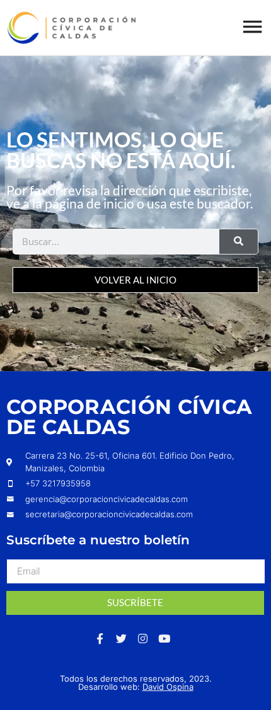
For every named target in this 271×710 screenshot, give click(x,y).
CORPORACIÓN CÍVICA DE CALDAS (129, 416)
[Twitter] (121, 639)
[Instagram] (143, 639)
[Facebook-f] (100, 639)
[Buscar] (238, 241)
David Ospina (167, 687)
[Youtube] (164, 639)
